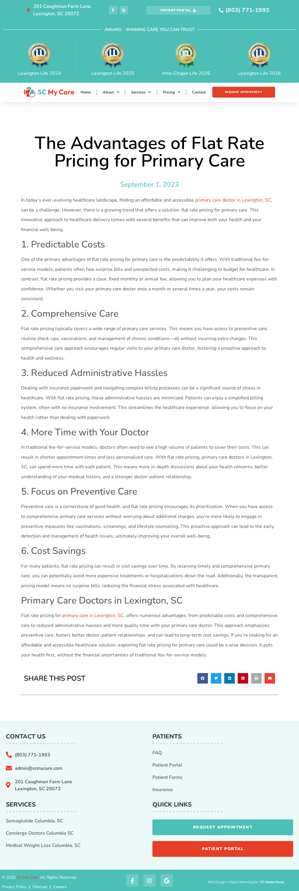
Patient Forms (167, 777)
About (108, 92)
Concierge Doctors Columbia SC (40, 833)
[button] (202, 678)
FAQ (157, 753)
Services (138, 92)
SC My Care (27, 877)
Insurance (162, 789)
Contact (199, 92)
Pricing (169, 92)
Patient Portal (167, 765)
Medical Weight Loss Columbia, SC (43, 845)
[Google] (124, 10)
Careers (60, 887)
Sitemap (39, 887)
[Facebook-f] (113, 10)
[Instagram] (149, 880)
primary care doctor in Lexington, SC (233, 200)
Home (86, 92)
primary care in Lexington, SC (93, 615)
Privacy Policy (14, 887)
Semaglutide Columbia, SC (34, 821)
